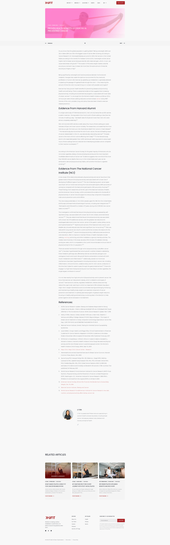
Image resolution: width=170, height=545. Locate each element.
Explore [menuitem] (74, 516)
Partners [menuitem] (74, 526)
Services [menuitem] (76, 2)
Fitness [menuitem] (86, 521)
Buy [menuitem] (104, 2)
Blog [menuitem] (99, 2)
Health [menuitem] (86, 519)
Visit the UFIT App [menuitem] (76, 528)
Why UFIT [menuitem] (69, 2)
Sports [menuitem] (86, 524)
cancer (98, 99)
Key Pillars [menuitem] (87, 516)
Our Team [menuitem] (74, 521)
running (66, 237)
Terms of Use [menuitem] (68, 539)
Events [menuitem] (92, 2)
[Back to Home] (49, 3)
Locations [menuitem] (84, 2)
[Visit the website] (78, 424)
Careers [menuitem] (73, 524)
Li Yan (49, 25)
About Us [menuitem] (74, 519)
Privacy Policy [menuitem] (75, 539)
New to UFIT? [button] (120, 2)
